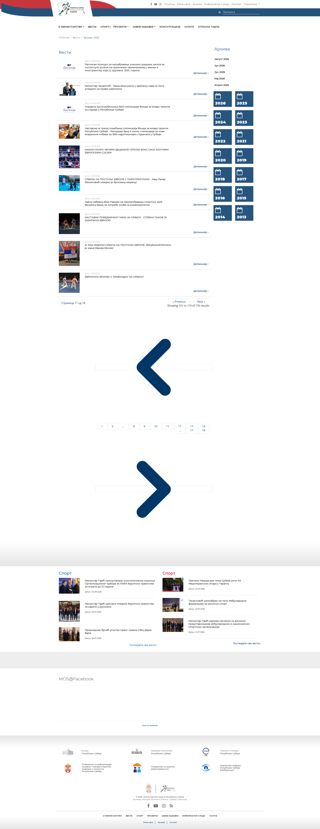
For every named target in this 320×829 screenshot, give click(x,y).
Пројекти (120, 26)
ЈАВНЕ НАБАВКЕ (170, 816)
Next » (201, 301)
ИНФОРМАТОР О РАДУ (193, 816)
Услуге (189, 26)
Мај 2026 (219, 78)
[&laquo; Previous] (153, 367)
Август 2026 (221, 59)
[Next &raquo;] (153, 489)
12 (180, 426)
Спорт (104, 26)
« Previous (179, 301)
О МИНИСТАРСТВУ (112, 816)
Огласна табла (209, 26)
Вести (92, 26)
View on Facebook (150, 725)
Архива (197, 4)
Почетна (169, 4)
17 (192, 430)
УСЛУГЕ (213, 816)
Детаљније (201, 73)
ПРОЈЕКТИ (152, 816)
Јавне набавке (143, 26)
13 (192, 426)
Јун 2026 (219, 72)
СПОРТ (139, 816)
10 (156, 426)
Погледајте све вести (143, 645)
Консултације (170, 26)
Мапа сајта (183, 4)
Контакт (236, 4)
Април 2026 (221, 85)
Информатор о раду (216, 4)
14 (203, 426)
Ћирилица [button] (251, 4)
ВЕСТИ (129, 816)
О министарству (70, 26)
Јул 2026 (219, 65)
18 (203, 430)
